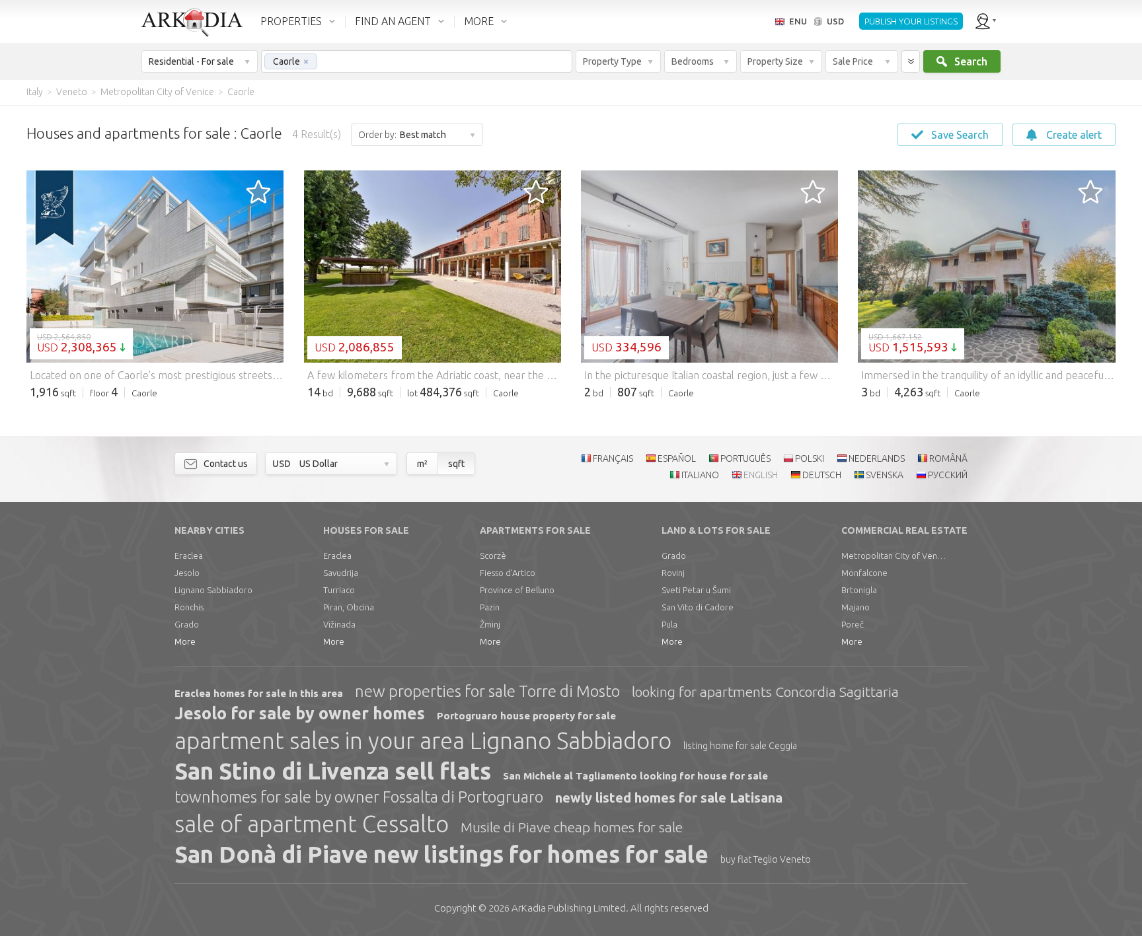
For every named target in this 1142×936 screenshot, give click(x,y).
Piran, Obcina (348, 607)
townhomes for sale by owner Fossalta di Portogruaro (358, 797)
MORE (479, 21)
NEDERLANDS (877, 458)
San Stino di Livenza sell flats (332, 771)
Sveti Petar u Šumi (696, 589)
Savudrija (340, 572)
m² (422, 463)
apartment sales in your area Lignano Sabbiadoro (422, 740)
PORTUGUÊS (745, 458)
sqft (456, 463)
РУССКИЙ (948, 475)
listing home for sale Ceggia (740, 745)
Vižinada (339, 624)
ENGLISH (760, 475)
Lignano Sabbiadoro (213, 589)
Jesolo (187, 572)
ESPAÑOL (677, 458)
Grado (186, 624)
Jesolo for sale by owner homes (299, 713)
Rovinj (673, 572)
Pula (669, 624)
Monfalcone (864, 572)
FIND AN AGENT (393, 21)
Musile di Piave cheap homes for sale (572, 827)
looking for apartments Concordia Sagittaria (765, 692)
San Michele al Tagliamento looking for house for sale (635, 775)
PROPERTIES (291, 21)
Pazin (490, 607)
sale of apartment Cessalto (311, 823)
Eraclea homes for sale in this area (258, 693)
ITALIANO (700, 475)
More (185, 641)
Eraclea (188, 555)
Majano (855, 607)
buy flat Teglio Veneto (765, 859)
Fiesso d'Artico (507, 572)
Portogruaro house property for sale (526, 715)
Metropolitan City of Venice (894, 555)
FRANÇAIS (613, 458)
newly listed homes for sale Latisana (668, 797)
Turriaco (339, 589)
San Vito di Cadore (698, 607)
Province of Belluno (517, 589)
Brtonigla (859, 589)
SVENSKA (884, 475)
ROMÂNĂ (948, 458)
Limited (569, 908)
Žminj (490, 624)
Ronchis (189, 607)
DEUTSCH (821, 475)
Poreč (852, 624)
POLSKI (809, 458)
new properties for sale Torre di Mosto (487, 691)
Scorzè (493, 555)
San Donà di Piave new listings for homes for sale (441, 854)
